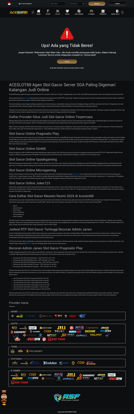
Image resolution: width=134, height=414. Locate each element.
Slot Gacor (76, 174)
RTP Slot (29, 243)
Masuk (96, 4)
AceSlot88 (26, 98)
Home (67, 62)
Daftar (117, 4)
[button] (10, 4)
